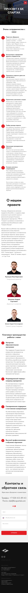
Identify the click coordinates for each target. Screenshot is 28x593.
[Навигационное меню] (25, 2)
